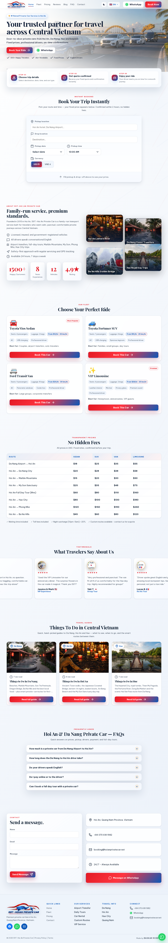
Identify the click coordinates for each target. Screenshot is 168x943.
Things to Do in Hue (126, 681)
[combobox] (84, 127)
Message (14, 854)
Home (31, 4)
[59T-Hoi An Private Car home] (16, 4)
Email (12, 842)
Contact (81, 4)
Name (12, 829)
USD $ (37, 164)
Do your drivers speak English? (46, 767)
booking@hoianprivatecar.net (109, 849)
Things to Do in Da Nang (24, 681)
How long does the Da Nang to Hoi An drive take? (56, 758)
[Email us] (24, 926)
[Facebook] (10, 926)
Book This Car (42, 355)
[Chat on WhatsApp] (162, 937)
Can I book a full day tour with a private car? (53, 786)
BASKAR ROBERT (153, 938)
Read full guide (29, 699)
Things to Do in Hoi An (75, 681)
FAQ (72, 4)
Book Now (153, 4)
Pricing (47, 4)
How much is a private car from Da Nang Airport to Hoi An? (61, 748)
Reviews (57, 4)
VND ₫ (48, 164)
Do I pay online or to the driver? (46, 777)
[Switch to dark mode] (104, 4)
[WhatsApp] (17, 926)
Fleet (38, 4)
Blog (65, 4)
